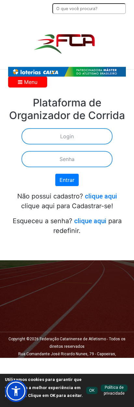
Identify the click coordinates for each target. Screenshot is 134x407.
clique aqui (101, 196)
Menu (29, 82)
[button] (16, 391)
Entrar (67, 180)
